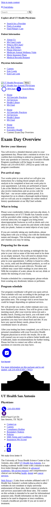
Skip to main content (10, 2)
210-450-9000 (13, 408)
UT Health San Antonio (30, 463)
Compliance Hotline (16, 429)
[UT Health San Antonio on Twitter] (9, 451)
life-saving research (20, 470)
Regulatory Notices (15, 432)
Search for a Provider (16, 23)
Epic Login (12, 71)
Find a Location (14, 26)
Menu (27, 83)
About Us (11, 39)
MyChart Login (14, 42)
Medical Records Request (18, 57)
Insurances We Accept (17, 439)
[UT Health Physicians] (12, 82)
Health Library (13, 102)
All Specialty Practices (17, 97)
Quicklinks (8, 7)
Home (9, 95)
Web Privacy (7, 480)
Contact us (11, 424)
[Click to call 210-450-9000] (4, 409)
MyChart (11, 105)
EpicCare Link (13, 74)
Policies (10, 434)
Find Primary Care (15, 28)
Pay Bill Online (14, 47)
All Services (12, 100)
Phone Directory (14, 50)
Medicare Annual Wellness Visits (21, 52)
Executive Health (14, 130)
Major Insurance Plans (17, 55)
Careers (10, 68)
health (24, 473)
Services (10, 127)
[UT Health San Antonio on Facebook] (9, 446)
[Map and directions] (4, 413)
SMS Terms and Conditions (19, 437)
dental (30, 473)
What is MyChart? (15, 45)
